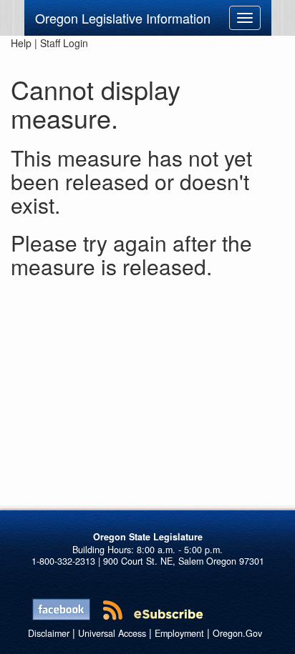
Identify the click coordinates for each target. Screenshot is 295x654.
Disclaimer (48, 633)
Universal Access (112, 633)
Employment (179, 633)
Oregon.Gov (237, 633)
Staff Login (64, 43)
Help (21, 43)
